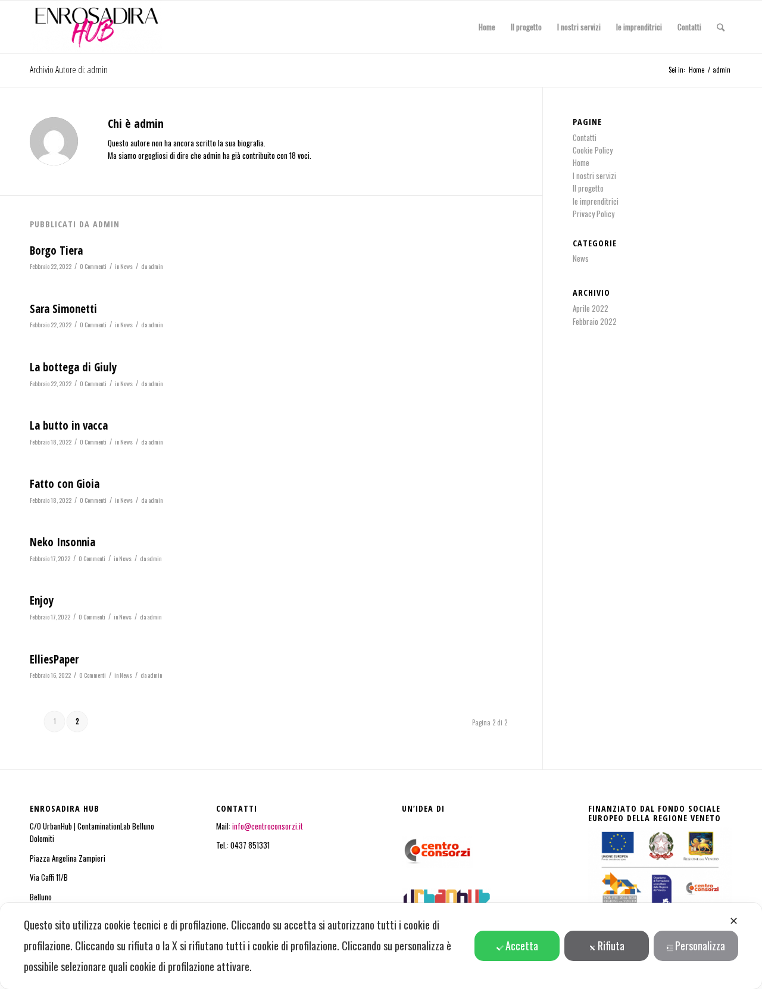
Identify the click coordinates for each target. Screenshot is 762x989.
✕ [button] (733, 920)
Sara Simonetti (63, 309)
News (126, 266)
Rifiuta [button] (611, 945)
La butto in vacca (69, 425)
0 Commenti (93, 266)
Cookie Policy (593, 150)
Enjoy (42, 600)
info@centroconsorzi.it (268, 826)
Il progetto (588, 188)
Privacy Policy (593, 214)
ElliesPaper (54, 659)
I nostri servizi (594, 175)
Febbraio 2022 (595, 321)
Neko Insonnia (62, 542)
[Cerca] (720, 27)
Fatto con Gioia (64, 484)
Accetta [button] (521, 945)
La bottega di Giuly (73, 367)
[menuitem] (487, 27)
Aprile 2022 (590, 308)
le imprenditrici (596, 201)
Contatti (585, 137)
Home (581, 162)
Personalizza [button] (700, 945)
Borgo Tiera (56, 250)
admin (155, 266)
